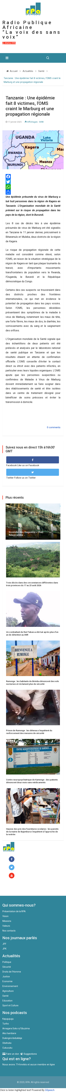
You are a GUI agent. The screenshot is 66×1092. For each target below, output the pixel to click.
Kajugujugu (8, 1019)
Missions (6, 921)
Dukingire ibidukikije (12, 1038)
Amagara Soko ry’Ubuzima (16, 1028)
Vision (5, 916)
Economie (7, 981)
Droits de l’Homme (11, 971)
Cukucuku (7, 1047)
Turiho (5, 1023)
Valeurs (6, 926)
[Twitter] (33, 181)
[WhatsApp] (33, 186)
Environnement (10, 986)
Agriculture (8, 991)
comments (54, 427)
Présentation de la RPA (14, 911)
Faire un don (15, 888)
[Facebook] (33, 176)
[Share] (33, 192)
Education (7, 1000)
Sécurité (6, 967)
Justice (6, 976)
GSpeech (49, 1090)
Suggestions (30, 1053)
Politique (6, 962)
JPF (4, 944)
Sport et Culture (10, 1005)
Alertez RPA (10, 43)
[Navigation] (7, 58)
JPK (4, 948)
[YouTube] (12, 876)
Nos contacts (9, 930)
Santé (5, 996)
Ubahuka (6, 1043)
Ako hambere (9, 1033)
